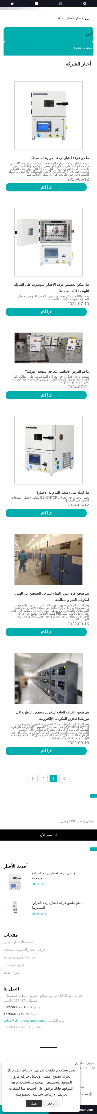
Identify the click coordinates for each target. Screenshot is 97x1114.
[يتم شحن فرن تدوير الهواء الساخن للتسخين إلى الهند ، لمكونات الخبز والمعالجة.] (48, 560)
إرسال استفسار (80, 1093)
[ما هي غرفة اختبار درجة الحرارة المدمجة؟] (48, 116)
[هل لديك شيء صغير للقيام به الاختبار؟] (48, 451)
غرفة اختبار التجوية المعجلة (24, 950)
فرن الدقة (11, 972)
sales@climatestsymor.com (24, 1020)
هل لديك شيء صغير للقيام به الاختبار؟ (62, 492)
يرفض (50, 1103)
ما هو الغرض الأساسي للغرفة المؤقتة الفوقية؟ (57, 371)
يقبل (34, 1103)
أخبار (78, 18)
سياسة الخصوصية (29, 1094)
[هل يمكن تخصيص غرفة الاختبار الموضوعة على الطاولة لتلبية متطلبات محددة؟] (48, 243)
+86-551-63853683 (18, 1007)
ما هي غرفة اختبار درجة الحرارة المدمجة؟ (60, 158)
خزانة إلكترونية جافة (19, 957)
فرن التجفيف (14, 965)
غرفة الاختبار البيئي (18, 942)
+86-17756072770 (17, 1014)
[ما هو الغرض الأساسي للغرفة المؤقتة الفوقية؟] (48, 348)
